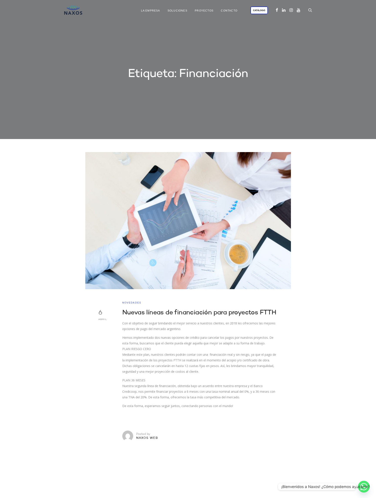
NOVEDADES (131, 303)
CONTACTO (229, 10)
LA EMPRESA (150, 10)
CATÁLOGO (259, 10)
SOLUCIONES (177, 10)
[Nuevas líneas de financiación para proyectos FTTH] (188, 220)
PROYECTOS (204, 10)
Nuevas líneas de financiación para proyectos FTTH (199, 312)
